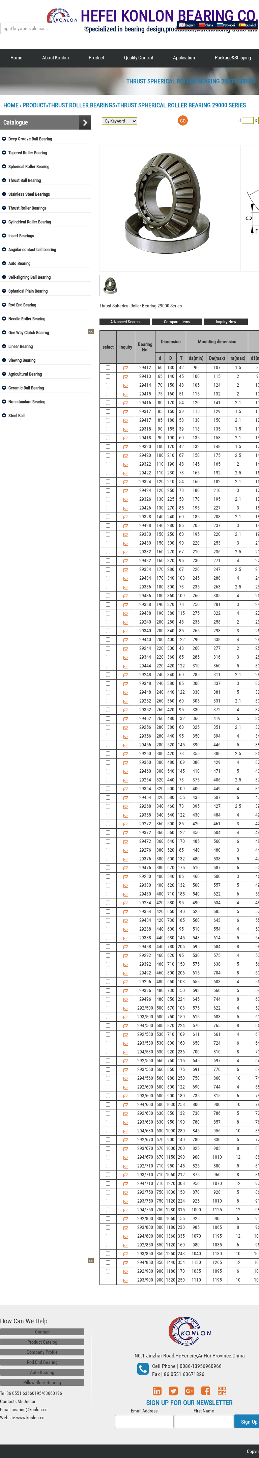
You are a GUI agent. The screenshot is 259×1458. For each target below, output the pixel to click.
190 (170, 437)
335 (181, 1236)
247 (217, 569)
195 (217, 499)
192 (217, 472)
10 (238, 1078)
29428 (145, 525)
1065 (217, 1227)
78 (181, 490)
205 (196, 525)
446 (217, 744)
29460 (145, 771)
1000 (170, 1148)
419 (217, 718)
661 (217, 1034)
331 (217, 701)
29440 (145, 639)
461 (217, 823)
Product (96, 58)
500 (170, 788)
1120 (170, 1201)
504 (217, 832)
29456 (145, 744)
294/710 (145, 1183)
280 (170, 525)
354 (181, 1262)
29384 (145, 911)
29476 (145, 867)
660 (217, 990)
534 (217, 902)
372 (217, 709)
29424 (145, 490)
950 (170, 1122)
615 (196, 972)
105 (196, 385)
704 (217, 972)
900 (170, 1095)
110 (160, 464)
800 (170, 972)
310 (196, 665)
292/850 (145, 1244)
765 (217, 1025)
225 (170, 499)
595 (196, 946)
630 (160, 1113)
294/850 (145, 1262)
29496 (145, 999)
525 (196, 911)
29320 (145, 446)
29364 (145, 788)
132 (217, 393)
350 (196, 736)
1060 (170, 1174)
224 (181, 999)
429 (217, 762)
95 (181, 560)
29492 (145, 972)
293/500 (145, 1016)
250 (170, 490)
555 (196, 981)
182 (217, 481)
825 (196, 1148)
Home (16, 58)
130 (170, 367)
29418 (145, 437)
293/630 (145, 1122)
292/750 (145, 1192)
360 (170, 595)
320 (170, 560)
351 (217, 727)
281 (217, 604)
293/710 (145, 1174)
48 (181, 385)
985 (217, 1218)
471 (217, 771)
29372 (145, 832)
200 (160, 622)
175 (217, 455)
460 (170, 806)
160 (170, 393)
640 (170, 841)
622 (217, 894)
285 (196, 657)
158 (217, 437)
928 (217, 1192)
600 (170, 858)
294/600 (145, 1104)
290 (196, 639)
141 (217, 402)
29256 (145, 727)
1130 (217, 1253)
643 (217, 920)
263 (217, 586)
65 (160, 376)
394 (217, 736)
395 (196, 806)
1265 (217, 1262)
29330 (145, 534)
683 (217, 1016)
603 (217, 981)
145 (196, 464)
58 (181, 420)
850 (170, 999)
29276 (145, 850)
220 (217, 534)
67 (181, 455)
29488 (145, 946)
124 (217, 385)
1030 (170, 1104)
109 (181, 595)
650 (170, 911)
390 (196, 744)
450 (196, 832)
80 (160, 402)
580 (170, 797)
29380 (145, 885)
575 (217, 955)
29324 (145, 481)
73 (181, 472)
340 (170, 578)
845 (196, 1130)
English (190, 25)
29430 (145, 543)
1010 (217, 1157)
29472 (145, 841)
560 (170, 832)
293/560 (145, 1069)
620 (170, 885)
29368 (145, 815)
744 (217, 999)
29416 (145, 402)
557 (217, 885)
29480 (145, 894)
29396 (145, 990)
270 (170, 508)
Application (184, 58)
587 (217, 867)
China (209, 25)
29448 (145, 692)
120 (196, 402)
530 (196, 955)
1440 (170, 1262)
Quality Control (138, 58)
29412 (145, 367)
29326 (145, 499)
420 (170, 665)
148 (217, 446)
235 (196, 586)
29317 (145, 411)
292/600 (145, 1087)
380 (170, 613)
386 (217, 753)
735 (196, 1095)
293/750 (145, 1201)
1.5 (238, 367)
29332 (145, 551)
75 (160, 393)
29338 (145, 604)
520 (170, 744)
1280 (170, 1209)
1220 (170, 1183)
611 (196, 1034)
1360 (170, 1236)
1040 (196, 1253)
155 (170, 429)
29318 (145, 429)
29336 (145, 586)
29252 (145, 701)
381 (217, 692)
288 (217, 578)
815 (217, 1095)
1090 (170, 1130)
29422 (145, 472)
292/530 (145, 1034)
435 (196, 797)
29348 (145, 683)
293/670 (145, 1148)
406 (217, 779)
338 (217, 639)
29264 (145, 779)
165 (217, 464)
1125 (217, 1209)
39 (181, 411)
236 (217, 551)
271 (217, 560)
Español (250, 25)
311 (217, 674)
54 (181, 402)
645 (196, 999)
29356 (145, 736)
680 (170, 937)
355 (196, 753)
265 (196, 630)
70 (160, 385)
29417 (145, 420)
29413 (145, 376)
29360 (145, 762)
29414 (145, 385)
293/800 (145, 1227)
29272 (145, 823)
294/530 (145, 1051)
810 (217, 1051)
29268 (145, 806)
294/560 (145, 1078)
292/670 (145, 1139)
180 (170, 420)
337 (217, 683)
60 (160, 367)
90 (196, 367)
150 (170, 385)
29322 (145, 464)
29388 (145, 937)
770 (217, 1069)
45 (181, 376)
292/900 (145, 1271)
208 (217, 516)
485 (196, 841)
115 (217, 376)
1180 (170, 1227)
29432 (145, 560)
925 (196, 1201)
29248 (145, 674)
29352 (145, 709)
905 (217, 1148)
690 (196, 1087)
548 (196, 937)
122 (181, 639)
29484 (145, 920)
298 (217, 630)
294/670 (145, 1157)
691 (196, 1069)
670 (170, 867)
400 (170, 639)
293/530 (145, 1043)
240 (170, 516)
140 (170, 376)
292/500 (145, 1008)
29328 (145, 516)
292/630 (145, 1113)
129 (217, 411)
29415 (145, 393)
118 (196, 429)
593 (196, 990)
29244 (145, 648)
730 (170, 920)
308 (181, 1183)
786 (217, 1113)
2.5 (238, 455)
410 (196, 771)
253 (217, 543)
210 (170, 455)
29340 (145, 630)
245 (196, 578)
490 (196, 902)
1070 (217, 1183)
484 (217, 815)
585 (217, 911)
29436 (145, 595)
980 (170, 1078)
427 (217, 806)
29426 (145, 508)
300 (170, 543)
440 (170, 692)
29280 (145, 876)
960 (217, 1174)
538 (217, 858)
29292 (145, 955)
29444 (145, 665)
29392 (145, 964)
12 (238, 1157)
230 (170, 472)
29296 (145, 981)
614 (217, 937)
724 (217, 1043)
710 (170, 894)
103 (181, 578)
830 (217, 1139)
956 (217, 1130)
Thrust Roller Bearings (81, 105)
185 (196, 516)
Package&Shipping (233, 58)
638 (217, 964)
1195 (217, 1236)
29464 (145, 797)
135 (217, 429)
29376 (145, 858)
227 (217, 508)
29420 (145, 455)
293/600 (145, 1095)
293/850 (145, 1253)
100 (196, 376)
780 (170, 946)
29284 (145, 902)
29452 (145, 718)
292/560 (145, 1060)
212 (181, 1174)
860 (217, 1078)
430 (196, 815)
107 (217, 367)
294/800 (145, 1236)
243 (181, 1253)
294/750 (145, 1209)
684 (217, 946)
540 (170, 771)
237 (217, 525)
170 (170, 402)
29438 (145, 613)
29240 (145, 622)
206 (181, 946)
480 (170, 718)
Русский (229, 25)
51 (181, 393)
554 (217, 929)
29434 (145, 578)
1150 (170, 1157)
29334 (145, 569)
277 (217, 648)
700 (196, 1051)
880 (217, 1165)
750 (170, 1016)
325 (196, 727)
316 (217, 657)
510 (196, 867)
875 (196, 1174)
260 (196, 595)
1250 (170, 1253)
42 (181, 367)
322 (217, 613)
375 (196, 779)
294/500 (145, 1025)
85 (160, 411)
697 (217, 1060)
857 (217, 1122)
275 (196, 613)
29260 (145, 753)
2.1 (238, 402)
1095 (217, 1271)
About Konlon (55, 58)
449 (217, 788)
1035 (217, 1244)
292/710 (145, 1165)
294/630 (145, 1130)
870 (170, 1025)
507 (217, 797)
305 (217, 595)
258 (217, 622)
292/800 (145, 1218)
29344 (145, 657)
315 (181, 1209)
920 (170, 1051)
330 (196, 692)
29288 (145, 929)
